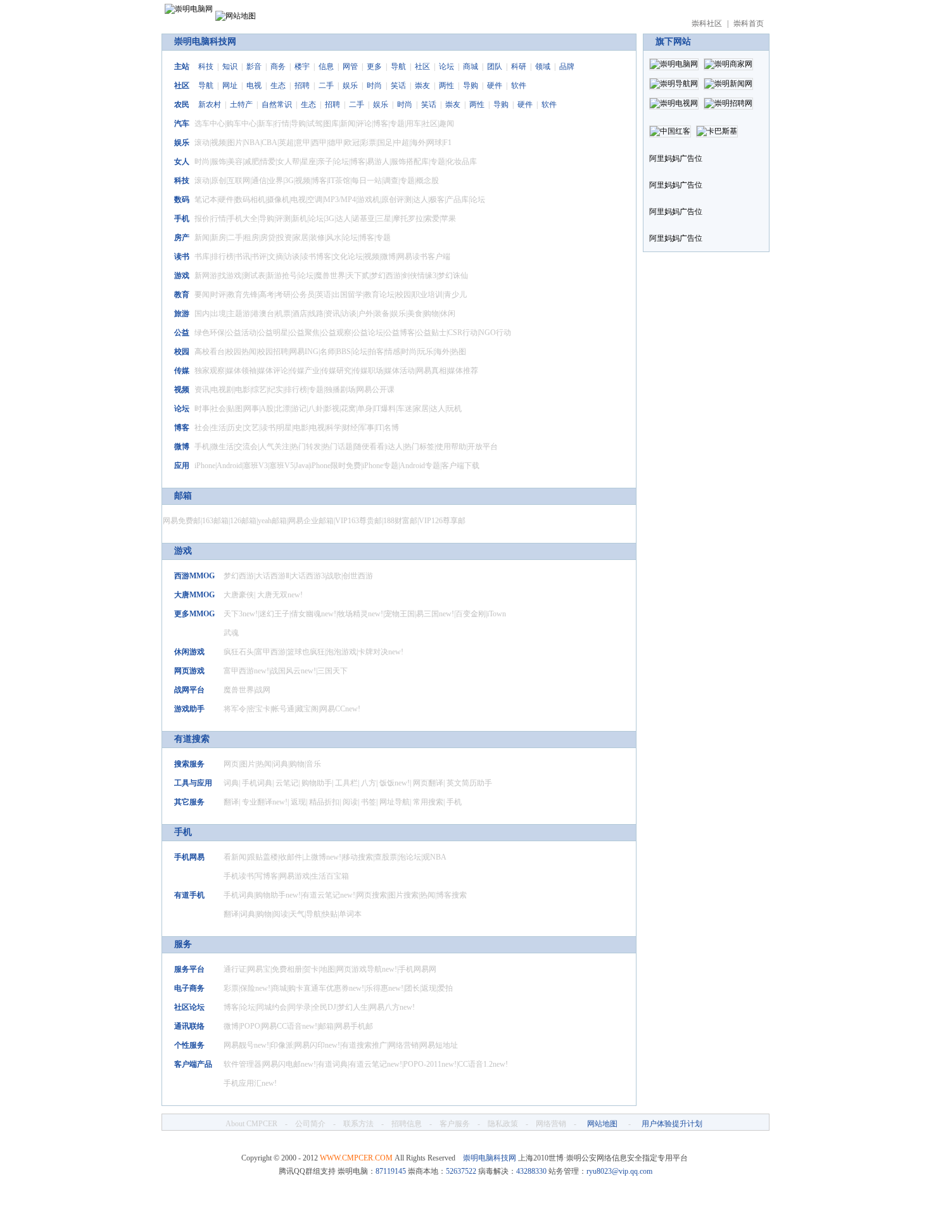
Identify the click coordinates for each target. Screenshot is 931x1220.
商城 (470, 66)
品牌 (566, 66)
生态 (278, 85)
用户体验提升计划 (672, 1123)
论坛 (446, 66)
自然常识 (277, 104)
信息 (326, 66)
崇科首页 (748, 23)
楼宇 (302, 66)
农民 (181, 104)
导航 (398, 66)
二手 (326, 85)
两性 (446, 85)
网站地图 (602, 1123)
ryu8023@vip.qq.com (619, 1171)
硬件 (494, 85)
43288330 (531, 1171)
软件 (518, 85)
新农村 (209, 104)
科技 (205, 66)
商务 (278, 66)
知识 (230, 66)
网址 (230, 85)
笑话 (398, 85)
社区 (422, 66)
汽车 (181, 123)
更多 (374, 66)
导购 (470, 85)
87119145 (391, 1171)
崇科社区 (707, 23)
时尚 (374, 85)
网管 (350, 66)
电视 (254, 85)
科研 (518, 66)
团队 (494, 66)
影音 (254, 66)
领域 (542, 66)
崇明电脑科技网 (205, 41)
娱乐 (350, 85)
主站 (181, 66)
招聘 (302, 85)
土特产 (241, 104)
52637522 (461, 1171)
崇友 (422, 85)
